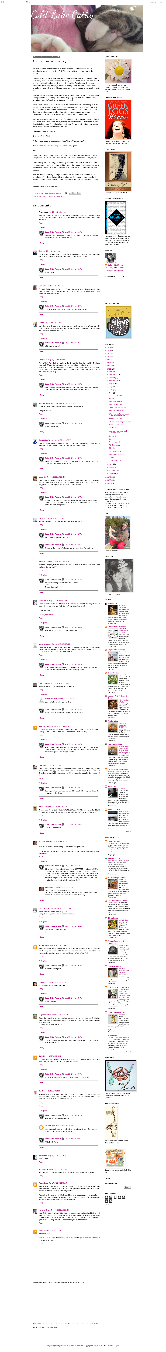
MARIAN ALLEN (114, 858)
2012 (109, 369)
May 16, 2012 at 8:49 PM (73, 788)
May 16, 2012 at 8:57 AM (56, 360)
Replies (44, 227)
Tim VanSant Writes (46, 440)
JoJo (41, 1056)
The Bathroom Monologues (118, 769)
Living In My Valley (114, 841)
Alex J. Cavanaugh (46, 908)
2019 (109, 354)
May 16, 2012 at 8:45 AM (55, 286)
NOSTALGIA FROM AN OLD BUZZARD (123, 630)
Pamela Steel (60, 196)
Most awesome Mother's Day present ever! (119, 432)
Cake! (111, 439)
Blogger (116, 1346)
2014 (109, 363)
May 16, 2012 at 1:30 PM (58, 841)
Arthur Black (63, 110)
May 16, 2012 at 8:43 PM (73, 627)
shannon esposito (45, 562)
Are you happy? (114, 442)
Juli (40, 1091)
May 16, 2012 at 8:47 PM (73, 709)
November (113, 375)
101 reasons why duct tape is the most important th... (119, 415)
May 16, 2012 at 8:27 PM (73, 497)
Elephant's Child (45, 1015)
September (113, 381)
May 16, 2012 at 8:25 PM (73, 384)
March (111, 467)
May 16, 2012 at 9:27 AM (55, 518)
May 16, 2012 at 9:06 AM (67, 403)
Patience (121, 1014)
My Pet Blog (112, 1035)
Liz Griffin (42, 286)
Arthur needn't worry (116, 425)
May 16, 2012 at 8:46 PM (73, 664)
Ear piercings (113, 436)
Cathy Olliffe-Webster (53, 232)
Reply (41, 223)
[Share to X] (75, 193)
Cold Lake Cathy (62, 14)
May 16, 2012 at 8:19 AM (57, 212)
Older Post (95, 1323)
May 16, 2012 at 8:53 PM (73, 926)
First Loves (113, 428)
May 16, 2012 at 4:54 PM (52, 1056)
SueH (41, 1230)
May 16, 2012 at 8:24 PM (73, 343)
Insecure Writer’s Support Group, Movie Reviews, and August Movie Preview (124, 750)
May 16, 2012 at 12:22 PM (61, 807)
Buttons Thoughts (114, 966)
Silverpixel (112, 786)
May (111, 393)
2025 (109, 348)
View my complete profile (114, 271)
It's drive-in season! (115, 419)
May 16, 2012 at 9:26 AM (56, 477)
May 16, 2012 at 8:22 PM (73, 269)
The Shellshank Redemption (118, 901)
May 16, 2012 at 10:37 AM (58, 601)
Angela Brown (44, 945)
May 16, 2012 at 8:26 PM (73, 423)
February (112, 470)
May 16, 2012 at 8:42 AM (51, 251)
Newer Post (37, 1323)
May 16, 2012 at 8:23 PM (73, 306)
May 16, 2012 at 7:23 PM (66, 699)
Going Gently (112, 604)
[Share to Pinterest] (80, 193)
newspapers (51, 196)
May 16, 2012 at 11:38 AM (60, 683)
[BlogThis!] (72, 193)
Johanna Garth (44, 726)
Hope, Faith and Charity (117, 408)
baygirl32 (42, 518)
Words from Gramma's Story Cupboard (124, 970)
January (112, 473)
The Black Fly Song (116, 405)
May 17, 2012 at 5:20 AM (60, 1210)
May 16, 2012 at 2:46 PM (57, 982)
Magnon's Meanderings (116, 650)
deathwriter (43, 1156)
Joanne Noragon (45, 807)
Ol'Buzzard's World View (117, 627)
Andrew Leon (44, 841)
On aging (112, 457)
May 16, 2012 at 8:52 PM (73, 866)
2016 (109, 357)
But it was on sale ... (116, 451)
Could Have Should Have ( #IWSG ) (123, 725)
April (111, 464)
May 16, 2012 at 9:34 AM (61, 562)
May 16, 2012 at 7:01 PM (51, 1091)
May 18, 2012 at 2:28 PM (64, 887)
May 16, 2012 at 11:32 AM (60, 644)
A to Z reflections (114, 445)
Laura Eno (42, 477)
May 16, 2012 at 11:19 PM (57, 1156)
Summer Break (113, 903)
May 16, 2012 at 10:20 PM (74, 1139)
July (110, 387)
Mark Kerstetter (45, 644)
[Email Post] (66, 193)
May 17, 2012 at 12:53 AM (58, 1183)
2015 (109, 360)
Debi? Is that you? (115, 396)
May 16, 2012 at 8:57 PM (73, 1115)
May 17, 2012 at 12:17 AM (58, 1169)
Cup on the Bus (113, 673)
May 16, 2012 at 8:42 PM (73, 545)
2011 (109, 477)
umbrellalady (50, 1126)
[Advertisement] (66, 1303)
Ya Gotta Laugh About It (116, 878)
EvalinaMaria (44, 601)
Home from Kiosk (115, 460)
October (112, 378)
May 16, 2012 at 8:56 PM (73, 1037)
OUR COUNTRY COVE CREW (118, 987)
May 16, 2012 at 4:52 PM (60, 1015)
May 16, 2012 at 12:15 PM (52, 765)
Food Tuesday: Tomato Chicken (118, 860)
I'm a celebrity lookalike (117, 411)
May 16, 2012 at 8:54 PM (73, 965)
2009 (109, 483)
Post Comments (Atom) (50, 1327)
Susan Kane (43, 982)
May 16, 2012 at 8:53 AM (53, 323)
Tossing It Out (113, 721)
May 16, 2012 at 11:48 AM (60, 726)
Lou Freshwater (44, 683)
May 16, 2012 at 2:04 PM (58, 945)
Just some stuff (113, 843)
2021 (109, 351)
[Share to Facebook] (77, 193)
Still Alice (112, 448)
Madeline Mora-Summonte (48, 403)
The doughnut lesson (116, 454)
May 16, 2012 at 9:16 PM (64, 1126)
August (112, 384)
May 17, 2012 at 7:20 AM (52, 1230)
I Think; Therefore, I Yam (117, 1012)
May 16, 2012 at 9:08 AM (62, 440)
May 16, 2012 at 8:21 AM (73, 232)
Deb (40, 251)
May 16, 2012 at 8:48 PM (73, 744)
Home (66, 1323)
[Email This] (70, 193)
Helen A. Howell (44, 1210)
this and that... (113, 918)
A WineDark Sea (114, 809)
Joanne (111, 399)
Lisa (40, 765)
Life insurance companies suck (120, 422)
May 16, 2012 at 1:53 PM (62, 908)
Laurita (41, 323)
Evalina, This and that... (47, 615)
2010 (109, 480)
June (111, 390)
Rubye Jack (43, 1183)
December (113, 372)
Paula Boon (43, 360)
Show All (128, 831)
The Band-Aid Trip (115, 402)
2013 (109, 366)
